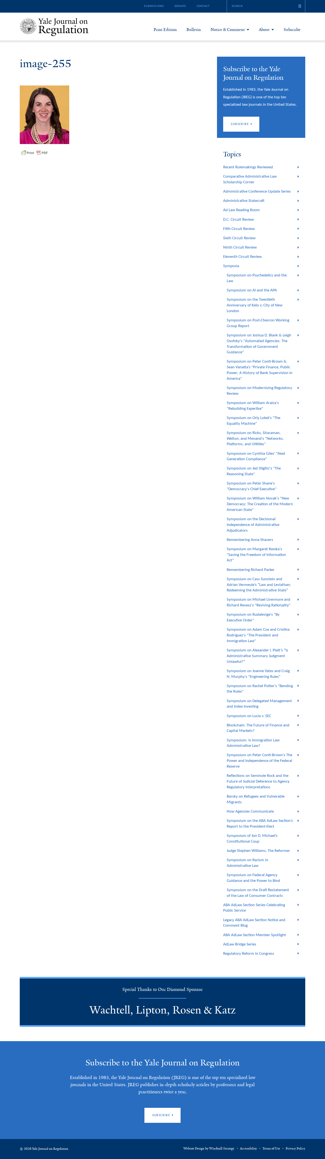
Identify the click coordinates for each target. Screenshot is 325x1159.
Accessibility (248, 1148)
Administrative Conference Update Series (257, 192)
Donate (180, 6)
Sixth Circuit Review (239, 238)
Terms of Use (271, 1148)
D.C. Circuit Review (238, 220)
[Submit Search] (300, 6)
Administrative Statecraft (243, 201)
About (264, 29)
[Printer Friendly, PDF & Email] (34, 152)
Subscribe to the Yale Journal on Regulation (162, 1062)
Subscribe (292, 29)
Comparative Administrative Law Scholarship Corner (250, 179)
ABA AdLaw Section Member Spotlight (254, 935)
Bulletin (194, 29)
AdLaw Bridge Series (239, 944)
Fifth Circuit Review (239, 229)
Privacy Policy (295, 1148)
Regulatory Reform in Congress (248, 954)
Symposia (231, 266)
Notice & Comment (228, 29)
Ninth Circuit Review (240, 247)
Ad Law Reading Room (241, 210)
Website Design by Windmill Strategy (208, 1148)
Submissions (154, 6)
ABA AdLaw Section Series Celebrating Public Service (254, 908)
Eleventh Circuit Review (242, 257)
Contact (203, 6)
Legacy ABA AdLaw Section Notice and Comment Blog (254, 923)
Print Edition (165, 29)
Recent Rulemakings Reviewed (248, 167)
